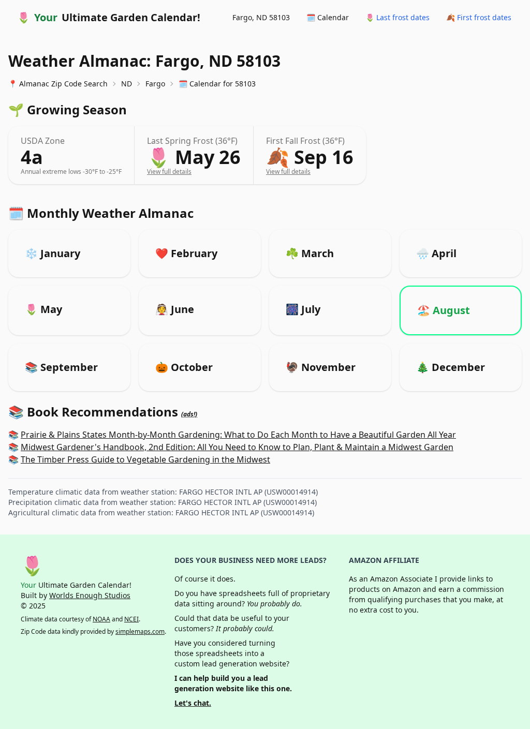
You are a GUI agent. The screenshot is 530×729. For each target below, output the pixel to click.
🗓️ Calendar (327, 17)
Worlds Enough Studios (89, 595)
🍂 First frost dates (478, 17)
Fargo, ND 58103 (261, 17)
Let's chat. (192, 703)
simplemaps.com (140, 631)
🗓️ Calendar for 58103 (217, 83)
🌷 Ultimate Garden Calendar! (108, 17)
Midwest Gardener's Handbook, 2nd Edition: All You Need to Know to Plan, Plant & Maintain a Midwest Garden (237, 447)
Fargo (155, 83)
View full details (169, 171)
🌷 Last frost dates (397, 17)
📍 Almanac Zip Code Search (58, 83)
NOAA (101, 619)
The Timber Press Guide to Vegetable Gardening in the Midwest (145, 459)
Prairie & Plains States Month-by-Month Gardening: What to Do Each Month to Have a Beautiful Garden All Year (238, 434)
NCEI (131, 619)
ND (126, 83)
